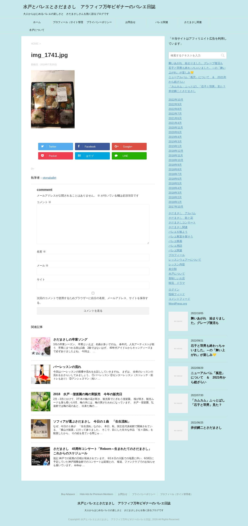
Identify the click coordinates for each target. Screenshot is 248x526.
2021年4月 (175, 122)
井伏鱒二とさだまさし (182, 91)
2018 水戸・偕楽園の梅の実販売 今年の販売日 (87, 394)
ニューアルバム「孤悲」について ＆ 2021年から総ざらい (208, 377)
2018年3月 (175, 192)
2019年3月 (175, 141)
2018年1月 (175, 202)
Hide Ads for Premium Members (96, 494)
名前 (41, 251)
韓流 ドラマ (177, 283)
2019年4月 (175, 136)
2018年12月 (176, 150)
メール (42, 265)
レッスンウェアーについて (185, 259)
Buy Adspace (68, 494)
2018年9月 (175, 164)
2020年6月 (175, 132)
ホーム (37, 22)
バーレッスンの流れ (67, 366)
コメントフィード (179, 298)
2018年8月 (175, 169)
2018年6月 (175, 178)
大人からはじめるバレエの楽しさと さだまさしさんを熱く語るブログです (124, 510)
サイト (41, 279)
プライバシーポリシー (99, 22)
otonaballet (49, 177)
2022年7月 (175, 113)
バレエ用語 (175, 245)
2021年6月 (175, 118)
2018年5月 (175, 183)
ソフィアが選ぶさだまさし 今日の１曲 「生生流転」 (92, 421)
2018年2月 (175, 197)
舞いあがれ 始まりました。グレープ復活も (196, 63)
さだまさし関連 (193, 22)
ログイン (174, 289)
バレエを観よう (178, 231)
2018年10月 (176, 160)
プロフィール (177, 255)
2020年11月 (176, 127)
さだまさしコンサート (182, 222)
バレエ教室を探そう (181, 236)
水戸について (36, 29)
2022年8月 (175, 108)
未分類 (173, 269)
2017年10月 (176, 206)
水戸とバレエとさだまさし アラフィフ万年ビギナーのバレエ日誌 (89, 6)
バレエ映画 (175, 241)
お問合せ (130, 22)
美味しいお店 (177, 278)
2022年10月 (176, 99)
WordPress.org (178, 303)
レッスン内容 (177, 264)
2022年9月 (175, 104)
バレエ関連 (161, 22)
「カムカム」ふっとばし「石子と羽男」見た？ (197, 86)
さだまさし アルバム (182, 213)
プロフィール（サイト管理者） (68, 23)
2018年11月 (176, 155)
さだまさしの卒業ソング (70, 339)
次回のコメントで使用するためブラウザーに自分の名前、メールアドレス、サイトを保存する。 (92, 300)
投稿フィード (177, 294)
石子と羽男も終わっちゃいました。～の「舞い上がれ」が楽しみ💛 (208, 350)
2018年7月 (175, 174)
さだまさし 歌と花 (181, 217)
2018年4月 (175, 188)
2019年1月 (175, 146)
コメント (44, 202)
